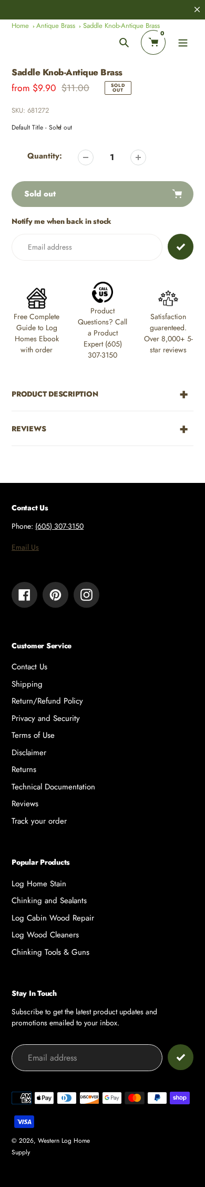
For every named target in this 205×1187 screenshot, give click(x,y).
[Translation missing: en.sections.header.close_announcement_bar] (197, 9)
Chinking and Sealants (49, 900)
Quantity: (44, 156)
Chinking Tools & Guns (50, 952)
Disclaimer (29, 752)
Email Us (25, 547)
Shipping (27, 684)
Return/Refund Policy (47, 701)
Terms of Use (33, 735)
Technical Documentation (53, 787)
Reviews (25, 803)
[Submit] (180, 1057)
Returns (24, 769)
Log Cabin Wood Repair (53, 918)
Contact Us (29, 666)
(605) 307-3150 (59, 526)
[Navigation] (182, 42)
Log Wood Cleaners (45, 935)
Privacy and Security (46, 718)
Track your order (39, 821)
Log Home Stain (39, 883)
